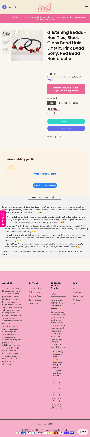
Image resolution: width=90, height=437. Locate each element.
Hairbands (16, 17)
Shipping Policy (35, 296)
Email (54, 294)
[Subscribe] (63, 294)
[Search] (14, 7)
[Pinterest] (53, 388)
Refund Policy (35, 292)
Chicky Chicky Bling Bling (39, 430)
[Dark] (4, 7)
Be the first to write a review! (45, 185)
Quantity (52, 109)
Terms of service (36, 300)
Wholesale (33, 303)
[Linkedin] (59, 400)
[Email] (53, 406)
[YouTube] (53, 400)
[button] (86, 7)
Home (6, 17)
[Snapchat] (59, 394)
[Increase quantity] (59, 113)
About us (77, 292)
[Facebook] (59, 382)
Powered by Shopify (59, 430)
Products (77, 300)
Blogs (75, 303)
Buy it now (66, 128)
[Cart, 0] (9, 7)
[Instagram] (59, 388)
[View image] (6, 33)
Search (76, 288)
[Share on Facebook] (55, 136)
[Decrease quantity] (49, 113)
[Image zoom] (27, 45)
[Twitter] (53, 382)
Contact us (78, 296)
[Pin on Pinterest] (60, 136)
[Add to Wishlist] (85, 32)
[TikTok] (53, 394)
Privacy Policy (35, 288)
